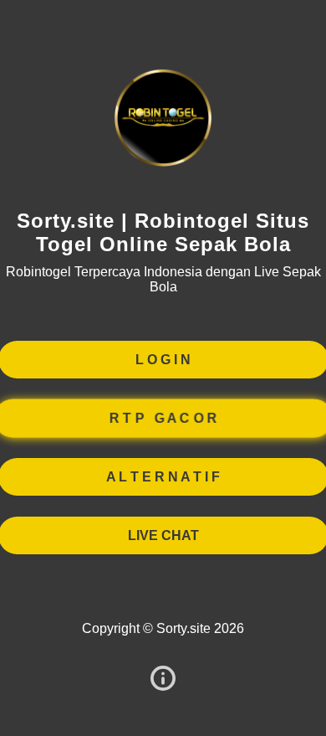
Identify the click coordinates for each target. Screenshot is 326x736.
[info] (163, 679)
